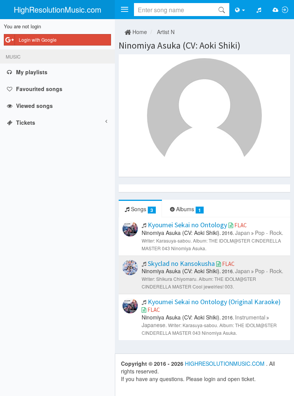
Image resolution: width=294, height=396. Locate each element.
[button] (124, 9)
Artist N (166, 32)
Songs (141, 209)
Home (139, 32)
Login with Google (38, 39)
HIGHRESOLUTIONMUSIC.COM (225, 363)
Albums (188, 209)
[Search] (221, 9)
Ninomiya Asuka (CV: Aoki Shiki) (179, 45)
